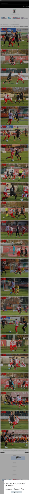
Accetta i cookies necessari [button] (16, 492)
